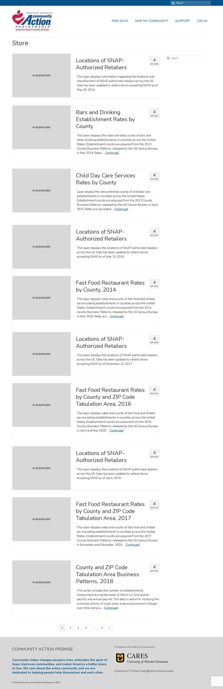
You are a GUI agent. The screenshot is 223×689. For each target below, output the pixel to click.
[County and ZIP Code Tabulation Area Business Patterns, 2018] (41, 582)
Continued (112, 153)
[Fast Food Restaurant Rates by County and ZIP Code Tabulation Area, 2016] (41, 405)
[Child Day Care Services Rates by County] (41, 190)
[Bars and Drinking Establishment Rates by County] (41, 127)
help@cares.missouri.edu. (157, 671)
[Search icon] (172, 3)
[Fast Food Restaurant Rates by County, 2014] (41, 298)
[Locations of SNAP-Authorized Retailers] (41, 75)
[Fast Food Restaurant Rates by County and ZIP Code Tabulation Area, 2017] (41, 519)
